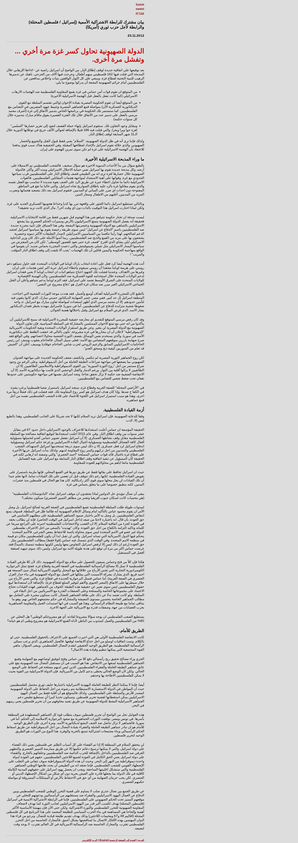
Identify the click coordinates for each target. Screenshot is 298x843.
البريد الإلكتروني (89, 840)
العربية (141, 840)
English (140, 4)
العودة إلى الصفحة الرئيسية (117, 840)
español (140, 8)
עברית (140, 13)
